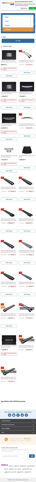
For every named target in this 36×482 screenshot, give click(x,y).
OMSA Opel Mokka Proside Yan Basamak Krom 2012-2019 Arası (8, 251)
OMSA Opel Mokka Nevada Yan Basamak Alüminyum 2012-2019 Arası (8, 219)
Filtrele (8, 30)
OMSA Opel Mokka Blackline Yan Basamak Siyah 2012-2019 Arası (8, 283)
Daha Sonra (24, 8)
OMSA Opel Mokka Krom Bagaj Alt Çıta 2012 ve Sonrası (9, 346)
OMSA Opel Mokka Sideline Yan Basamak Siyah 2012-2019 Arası (26, 346)
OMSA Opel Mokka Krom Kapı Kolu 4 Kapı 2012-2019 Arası (9, 93)
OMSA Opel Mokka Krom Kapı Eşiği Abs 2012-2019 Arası (9, 156)
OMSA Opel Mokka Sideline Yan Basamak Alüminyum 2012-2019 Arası (8, 378)
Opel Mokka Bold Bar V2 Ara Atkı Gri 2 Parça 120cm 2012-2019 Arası (26, 61)
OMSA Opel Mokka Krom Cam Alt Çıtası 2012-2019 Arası (8, 124)
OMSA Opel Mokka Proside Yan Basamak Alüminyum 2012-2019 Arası (8, 188)
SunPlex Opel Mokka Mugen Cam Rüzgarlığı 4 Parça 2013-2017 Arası (27, 124)
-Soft (9, 480)
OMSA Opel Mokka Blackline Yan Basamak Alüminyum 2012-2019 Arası (26, 251)
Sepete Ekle (9, 76)
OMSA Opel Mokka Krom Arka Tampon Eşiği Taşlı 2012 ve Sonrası (26, 93)
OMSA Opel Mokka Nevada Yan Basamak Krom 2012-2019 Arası (26, 219)
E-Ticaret (13, 480)
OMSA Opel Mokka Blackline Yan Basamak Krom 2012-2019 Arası (26, 283)
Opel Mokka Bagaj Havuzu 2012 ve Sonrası (27, 156)
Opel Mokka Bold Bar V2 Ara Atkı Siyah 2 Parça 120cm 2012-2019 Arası (26, 314)
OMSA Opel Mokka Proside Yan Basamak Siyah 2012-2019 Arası (26, 188)
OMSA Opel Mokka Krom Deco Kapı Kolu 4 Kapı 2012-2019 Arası (8, 61)
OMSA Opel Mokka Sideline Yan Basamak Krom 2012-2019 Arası (8, 314)
